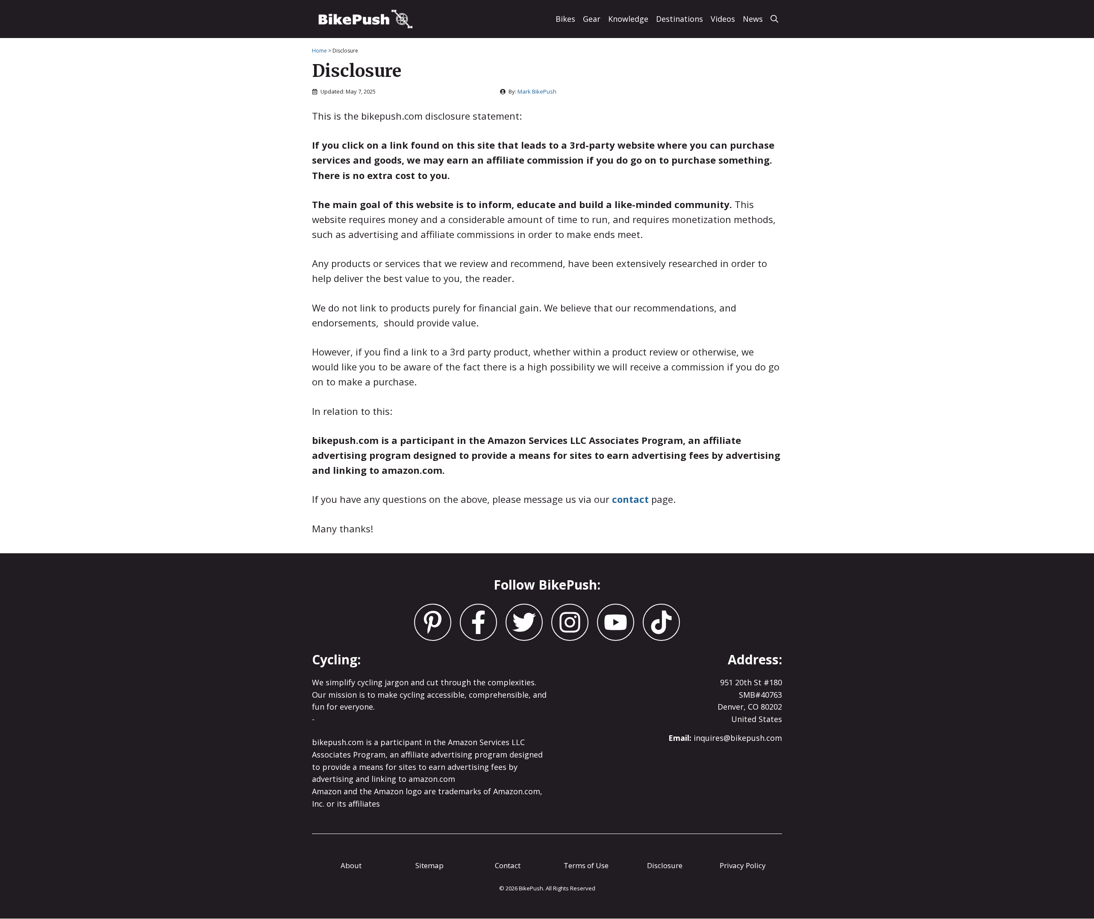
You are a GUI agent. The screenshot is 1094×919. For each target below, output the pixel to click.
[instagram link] (432, 622)
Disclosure (664, 865)
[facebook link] (524, 622)
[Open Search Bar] (774, 19)
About (351, 865)
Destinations (679, 19)
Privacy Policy (743, 865)
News (753, 19)
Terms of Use (586, 865)
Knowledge (628, 19)
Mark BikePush (537, 91)
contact (630, 499)
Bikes (565, 19)
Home (319, 50)
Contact (508, 865)
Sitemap (429, 865)
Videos (723, 19)
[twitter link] (478, 622)
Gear (591, 19)
